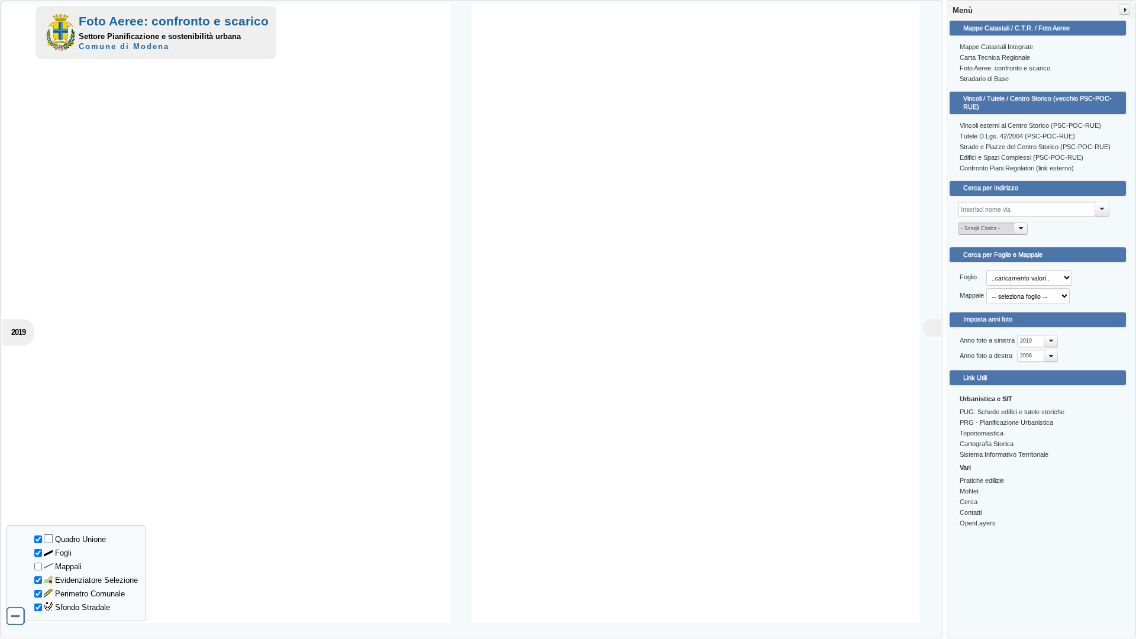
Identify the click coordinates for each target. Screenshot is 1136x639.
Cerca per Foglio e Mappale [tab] (1003, 254)
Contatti (971, 512)
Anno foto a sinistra (987, 340)
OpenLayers (978, 523)
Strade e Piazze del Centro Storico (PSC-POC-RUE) (1035, 146)
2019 (1026, 341)
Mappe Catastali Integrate (996, 46)
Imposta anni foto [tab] (987, 318)
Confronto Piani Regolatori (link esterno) (1017, 168)
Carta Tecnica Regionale (995, 57)
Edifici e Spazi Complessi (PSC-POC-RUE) (1021, 157)
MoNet (969, 491)
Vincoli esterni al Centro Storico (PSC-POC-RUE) (1030, 125)
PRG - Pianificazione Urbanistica (1006, 422)
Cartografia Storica (987, 443)
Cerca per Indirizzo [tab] (990, 187)
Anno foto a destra (986, 355)
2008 (1026, 356)
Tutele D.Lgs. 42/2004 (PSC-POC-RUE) (1017, 136)
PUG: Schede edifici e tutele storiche (1012, 411)
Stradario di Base (984, 78)
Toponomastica (981, 433)
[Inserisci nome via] (1102, 209)
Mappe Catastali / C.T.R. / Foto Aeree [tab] (1016, 27)
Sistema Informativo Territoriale (1004, 454)
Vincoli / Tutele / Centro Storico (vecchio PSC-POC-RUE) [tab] (1037, 102)
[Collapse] (1124, 9)
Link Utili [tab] (975, 377)
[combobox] (1037, 341)
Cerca (968, 501)
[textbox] (1033, 209)
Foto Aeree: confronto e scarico (1005, 68)
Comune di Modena (124, 46)
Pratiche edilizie (982, 480)
